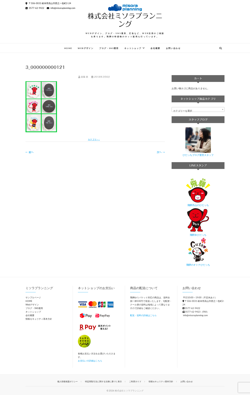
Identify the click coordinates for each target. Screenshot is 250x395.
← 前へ (30, 152)
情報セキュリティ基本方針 (39, 318)
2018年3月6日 (101, 77)
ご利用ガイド (135, 381)
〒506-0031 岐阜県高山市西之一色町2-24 (49, 3)
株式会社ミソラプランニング (125, 20)
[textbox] (198, 110)
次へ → (161, 152)
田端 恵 (84, 77)
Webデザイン (86, 48)
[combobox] (198, 109)
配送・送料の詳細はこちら (143, 315)
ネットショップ (132, 48)
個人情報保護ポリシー (67, 381)
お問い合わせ (173, 48)
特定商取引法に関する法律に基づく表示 (103, 381)
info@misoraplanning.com (62, 8)
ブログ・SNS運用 (109, 48)
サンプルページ (33, 297)
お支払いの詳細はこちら (90, 360)
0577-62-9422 (36, 8)
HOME (68, 48)
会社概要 (155, 48)
